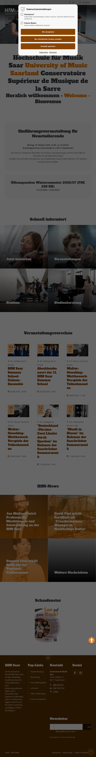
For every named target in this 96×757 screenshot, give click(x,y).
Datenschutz (43, 52)
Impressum (53, 52)
